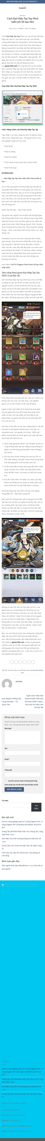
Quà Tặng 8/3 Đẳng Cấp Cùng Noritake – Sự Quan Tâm (11, 701)
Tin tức (22, 15)
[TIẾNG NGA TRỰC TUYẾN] (22, 7)
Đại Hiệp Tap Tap (13, 36)
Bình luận (8, 728)
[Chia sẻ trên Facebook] (16, 662)
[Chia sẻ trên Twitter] (20, 662)
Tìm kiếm (5, 801)
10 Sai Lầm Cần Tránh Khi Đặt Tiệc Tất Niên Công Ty (22, 1095)
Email (7, 759)
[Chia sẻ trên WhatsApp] (12, 662)
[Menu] (3, 7)
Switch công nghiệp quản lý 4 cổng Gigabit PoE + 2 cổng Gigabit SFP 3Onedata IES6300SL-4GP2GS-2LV (22, 824)
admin (33, 28)
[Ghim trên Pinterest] (29, 662)
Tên (6, 748)
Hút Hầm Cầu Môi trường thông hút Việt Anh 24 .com (21, 1088)
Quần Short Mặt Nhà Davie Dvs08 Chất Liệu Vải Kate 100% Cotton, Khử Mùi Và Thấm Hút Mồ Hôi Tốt (34, 701)
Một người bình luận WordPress (15, 866)
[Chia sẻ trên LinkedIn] (33, 662)
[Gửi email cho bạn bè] (25, 662)
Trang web (8, 770)
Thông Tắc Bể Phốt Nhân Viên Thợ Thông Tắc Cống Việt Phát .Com (22, 1080)
